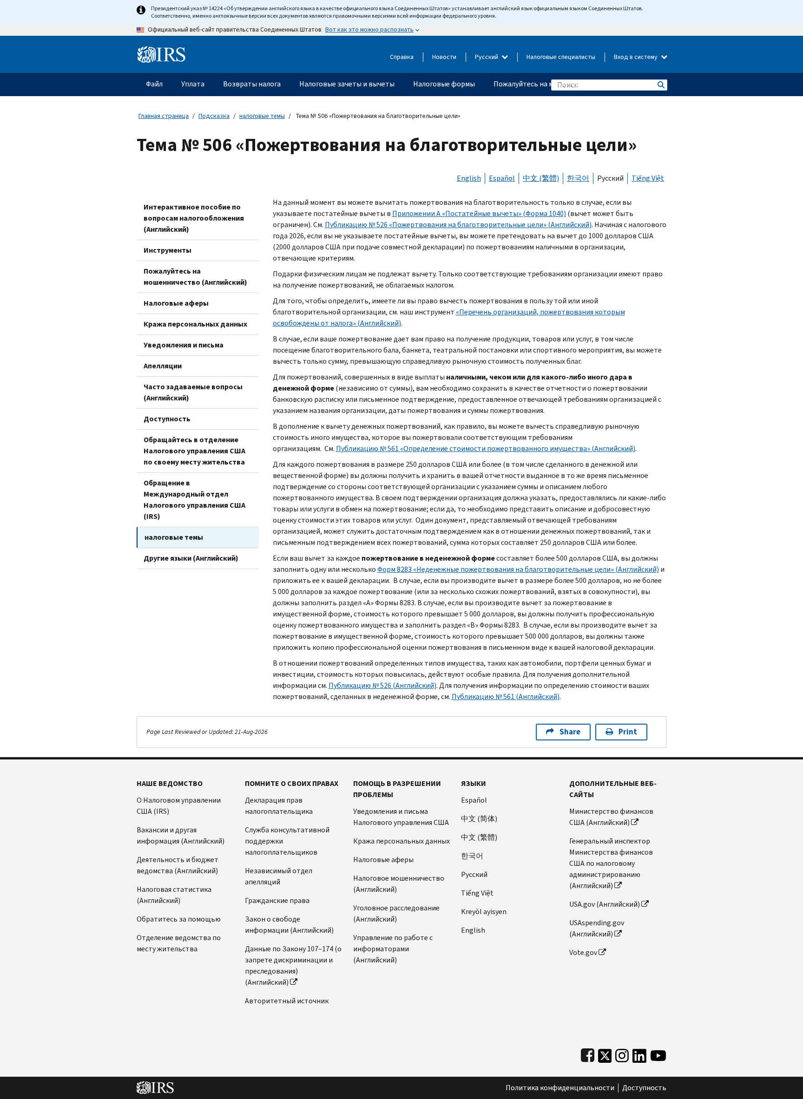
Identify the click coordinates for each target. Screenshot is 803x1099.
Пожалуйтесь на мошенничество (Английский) (195, 276)
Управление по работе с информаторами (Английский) (393, 949)
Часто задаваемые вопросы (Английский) (193, 392)
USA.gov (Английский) (604, 904)
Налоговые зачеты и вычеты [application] (347, 84)
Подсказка (214, 115)
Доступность (167, 419)
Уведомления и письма (184, 345)
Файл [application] (154, 84)
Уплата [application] (192, 84)
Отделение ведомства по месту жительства (179, 943)
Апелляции (163, 366)
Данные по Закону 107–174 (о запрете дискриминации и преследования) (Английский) (293, 965)
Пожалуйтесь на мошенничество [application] (548, 84)
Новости (444, 56)
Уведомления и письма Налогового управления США (401, 816)
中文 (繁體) (541, 178)
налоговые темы (262, 115)
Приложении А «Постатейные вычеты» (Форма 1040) (479, 213)
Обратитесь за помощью (179, 919)
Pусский (474, 874)
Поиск (660, 85)
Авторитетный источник (287, 1001)
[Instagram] (622, 1053)
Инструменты (167, 250)
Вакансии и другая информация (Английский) (180, 835)
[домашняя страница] (161, 50)
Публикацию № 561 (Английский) (505, 696)
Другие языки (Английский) (191, 558)
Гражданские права (277, 900)
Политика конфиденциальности (560, 1087)
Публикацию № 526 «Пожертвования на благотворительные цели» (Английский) (458, 224)
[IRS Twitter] (605, 1053)
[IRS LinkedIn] (639, 1053)
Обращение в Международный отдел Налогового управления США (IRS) (194, 499)
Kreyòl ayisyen (484, 911)
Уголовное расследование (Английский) (396, 913)
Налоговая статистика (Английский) (174, 894)
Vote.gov (583, 952)
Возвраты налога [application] (252, 84)
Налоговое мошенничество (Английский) (398, 883)
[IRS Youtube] (658, 1053)
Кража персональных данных (195, 324)
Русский (487, 56)
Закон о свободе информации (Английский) (289, 924)
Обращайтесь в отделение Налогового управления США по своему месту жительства (194, 451)
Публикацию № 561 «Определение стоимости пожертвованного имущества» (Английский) (485, 448)
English (469, 178)
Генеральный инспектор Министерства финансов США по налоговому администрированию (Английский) (611, 863)
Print (628, 731)
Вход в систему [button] (636, 56)
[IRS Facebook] (587, 1053)
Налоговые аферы (176, 303)
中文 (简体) (479, 819)
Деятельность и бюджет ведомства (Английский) (177, 865)
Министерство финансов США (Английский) (611, 816)
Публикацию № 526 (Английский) (382, 685)
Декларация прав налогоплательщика (279, 805)
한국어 (578, 178)
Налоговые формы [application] (444, 84)
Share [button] (569, 731)
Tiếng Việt (648, 178)
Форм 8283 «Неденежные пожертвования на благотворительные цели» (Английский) (518, 569)
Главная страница (163, 115)
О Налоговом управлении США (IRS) (179, 805)
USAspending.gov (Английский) (596, 928)
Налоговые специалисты (561, 56)
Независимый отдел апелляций (278, 876)
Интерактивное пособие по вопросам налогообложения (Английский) (194, 218)
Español (502, 178)
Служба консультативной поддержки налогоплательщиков (287, 841)
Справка (402, 56)
